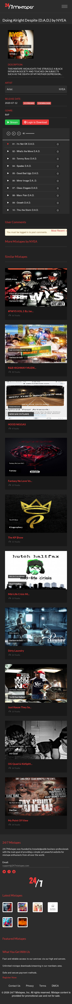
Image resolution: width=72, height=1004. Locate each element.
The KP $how (15, 537)
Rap (7, 114)
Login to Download (36, 122)
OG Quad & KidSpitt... (20, 763)
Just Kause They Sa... (19, 707)
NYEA (62, 89)
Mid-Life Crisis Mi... (18, 594)
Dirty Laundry (16, 650)
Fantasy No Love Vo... (20, 480)
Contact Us (14, 985)
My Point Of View (18, 820)
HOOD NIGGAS (17, 424)
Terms (42, 985)
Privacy (30, 985)
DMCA (55, 985)
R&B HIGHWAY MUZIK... (22, 367)
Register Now (10, 977)
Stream (13, 122)
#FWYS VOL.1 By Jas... (20, 311)
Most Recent (58, 230)
